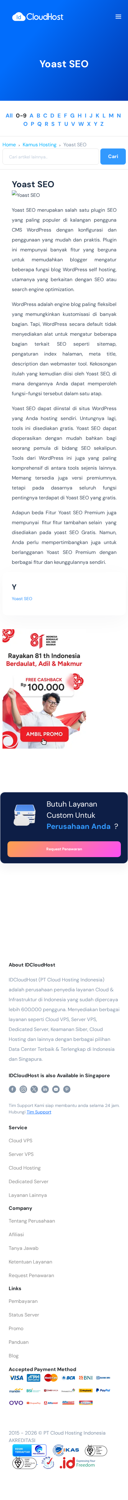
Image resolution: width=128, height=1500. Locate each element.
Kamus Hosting (40, 144)
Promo (16, 1328)
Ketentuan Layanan (30, 1262)
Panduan (19, 1342)
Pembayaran (23, 1301)
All (9, 115)
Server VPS (21, 1154)
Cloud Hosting (25, 1168)
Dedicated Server (28, 1181)
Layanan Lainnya (28, 1195)
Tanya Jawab (24, 1248)
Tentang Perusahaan (32, 1221)
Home (9, 144)
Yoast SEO (74, 144)
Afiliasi (16, 1234)
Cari (113, 156)
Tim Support (39, 1112)
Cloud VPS (20, 1140)
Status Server (24, 1315)
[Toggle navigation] (118, 17)
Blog (14, 1355)
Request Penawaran (31, 1275)
